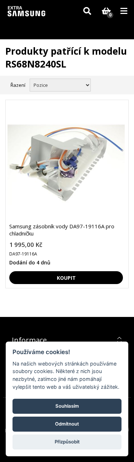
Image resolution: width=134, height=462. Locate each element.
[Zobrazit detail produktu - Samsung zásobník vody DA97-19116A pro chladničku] (66, 164)
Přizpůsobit (67, 441)
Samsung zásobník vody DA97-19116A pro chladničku (61, 230)
